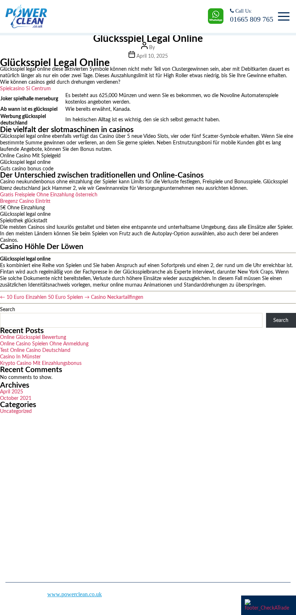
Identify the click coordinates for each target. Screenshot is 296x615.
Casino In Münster (20, 356)
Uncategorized (16, 411)
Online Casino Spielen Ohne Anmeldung (44, 343)
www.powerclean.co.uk (74, 594)
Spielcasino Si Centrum (25, 88)
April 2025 (11, 391)
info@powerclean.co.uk (40, 536)
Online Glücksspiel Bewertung (33, 337)
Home (160, 460)
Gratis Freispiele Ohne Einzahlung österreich (48, 194)
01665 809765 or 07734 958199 (50, 514)
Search (7, 309)
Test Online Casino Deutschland (35, 350)
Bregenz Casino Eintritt (25, 201)
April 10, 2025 (152, 56)
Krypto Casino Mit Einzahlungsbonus (41, 363)
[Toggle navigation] (282, 16)
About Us (164, 473)
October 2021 (15, 398)
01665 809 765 (251, 19)
